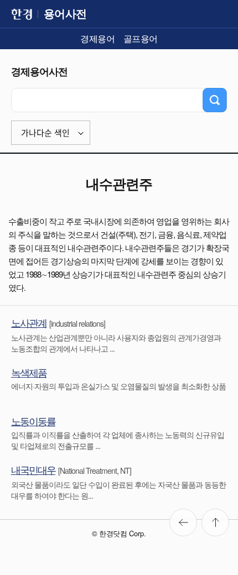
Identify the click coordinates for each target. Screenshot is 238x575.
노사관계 (28, 322)
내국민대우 (33, 469)
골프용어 (140, 38)
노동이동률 (33, 421)
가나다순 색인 (45, 133)
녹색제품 (28, 372)
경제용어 (97, 38)
